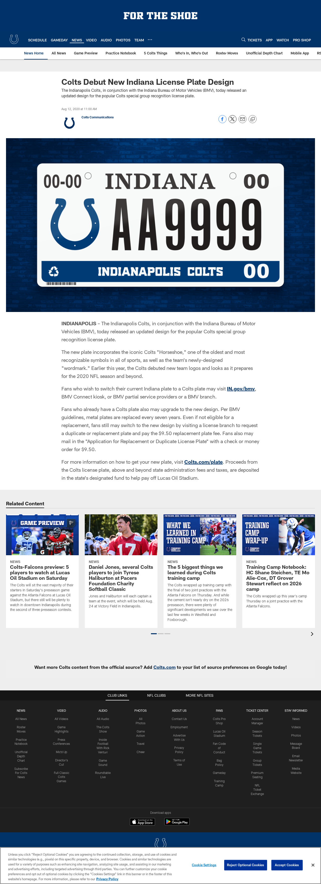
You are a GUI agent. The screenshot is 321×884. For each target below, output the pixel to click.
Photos (140, 710)
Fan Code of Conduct (219, 748)
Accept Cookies (287, 865)
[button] (153, 633)
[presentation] (313, 634)
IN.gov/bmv (241, 388)
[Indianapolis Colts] (160, 845)
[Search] (244, 39)
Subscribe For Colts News (21, 773)
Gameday (219, 772)
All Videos (61, 718)
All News (21, 718)
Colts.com (164, 667)
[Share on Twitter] (232, 122)
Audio (103, 710)
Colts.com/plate (203, 462)
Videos (296, 727)
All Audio (103, 718)
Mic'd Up (61, 752)
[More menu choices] (150, 40)
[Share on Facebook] (222, 122)
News (21, 710)
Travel (140, 743)
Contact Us (179, 718)
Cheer (141, 752)
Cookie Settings (204, 865)
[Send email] (242, 122)
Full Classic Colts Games (61, 777)
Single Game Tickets (257, 748)
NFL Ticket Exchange (257, 789)
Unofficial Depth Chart (21, 756)
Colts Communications (98, 117)
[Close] (312, 865)
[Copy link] (253, 119)
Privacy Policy (107, 879)
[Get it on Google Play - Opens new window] (177, 824)
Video (61, 710)
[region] (160, 865)
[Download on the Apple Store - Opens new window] (142, 822)
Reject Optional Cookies (245, 865)
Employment (179, 727)
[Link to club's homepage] (14, 39)
